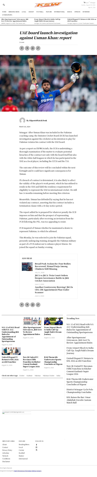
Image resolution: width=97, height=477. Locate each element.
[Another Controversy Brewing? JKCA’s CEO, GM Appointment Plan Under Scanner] (27, 290)
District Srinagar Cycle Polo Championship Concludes (80, 390)
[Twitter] (36, 450)
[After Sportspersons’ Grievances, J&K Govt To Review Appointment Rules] (32, 321)
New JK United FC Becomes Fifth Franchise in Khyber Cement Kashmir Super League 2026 (31, 362)
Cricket (21, 42)
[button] (4, 5)
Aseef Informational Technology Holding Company (27, 471)
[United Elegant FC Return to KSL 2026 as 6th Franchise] (11, 351)
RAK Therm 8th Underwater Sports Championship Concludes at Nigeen (53, 360)
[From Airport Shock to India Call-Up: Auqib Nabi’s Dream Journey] (53, 321)
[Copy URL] (38, 48)
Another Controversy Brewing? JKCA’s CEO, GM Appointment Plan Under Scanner (54, 290)
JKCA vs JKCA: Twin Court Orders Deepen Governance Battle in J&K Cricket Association (52, 278)
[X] (27, 48)
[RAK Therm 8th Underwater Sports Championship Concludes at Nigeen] (53, 351)
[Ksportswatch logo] (48, 4)
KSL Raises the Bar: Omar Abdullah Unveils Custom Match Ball (79, 400)
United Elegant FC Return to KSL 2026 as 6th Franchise (81, 20)
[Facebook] (21, 48)
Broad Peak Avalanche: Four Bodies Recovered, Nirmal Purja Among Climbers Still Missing (53, 266)
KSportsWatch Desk (38, 120)
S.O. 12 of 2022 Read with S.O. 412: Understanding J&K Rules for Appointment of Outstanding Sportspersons (80, 328)
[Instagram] (36, 447)
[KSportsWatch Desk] (22, 120)
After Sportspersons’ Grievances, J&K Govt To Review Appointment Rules (14, 20)
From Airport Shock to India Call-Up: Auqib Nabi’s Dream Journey (47, 20)
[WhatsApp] (32, 48)
